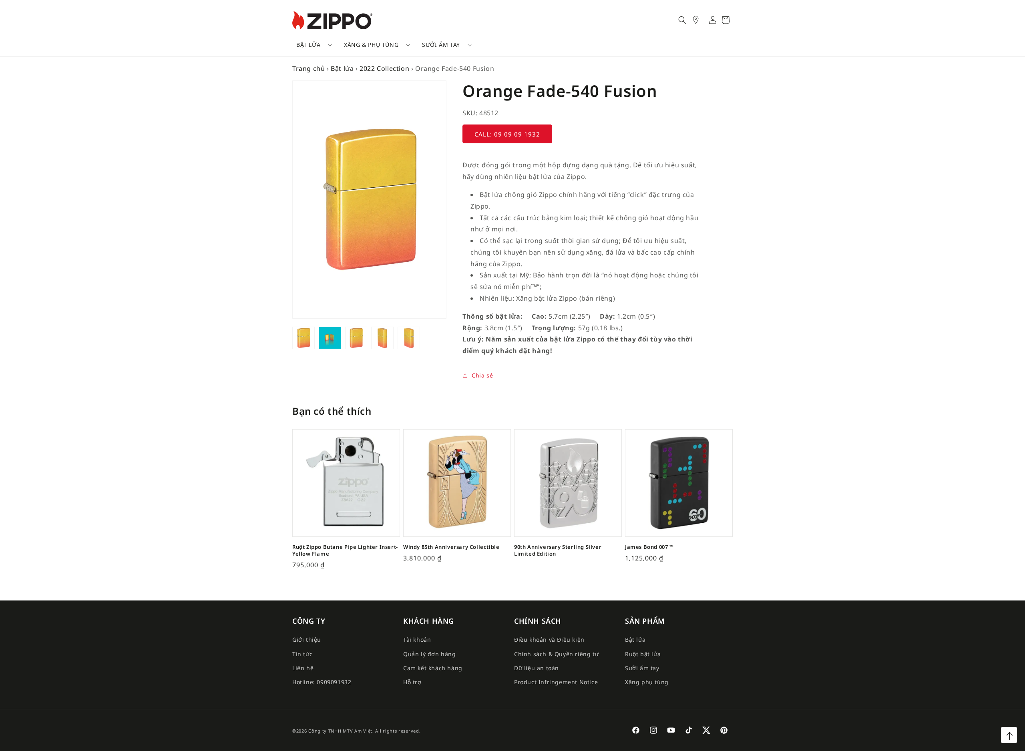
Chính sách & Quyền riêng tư (556, 654)
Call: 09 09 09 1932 (507, 134)
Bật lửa (308, 44)
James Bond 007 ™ (649, 547)
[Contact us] (700, 20)
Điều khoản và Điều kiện (549, 639)
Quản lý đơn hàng (429, 654)
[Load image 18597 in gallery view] (356, 338)
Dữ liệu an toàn (536, 668)
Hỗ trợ (412, 682)
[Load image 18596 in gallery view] (330, 338)
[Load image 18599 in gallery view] (409, 338)
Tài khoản (417, 639)
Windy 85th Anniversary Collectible (451, 547)
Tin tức (302, 654)
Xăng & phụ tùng (371, 44)
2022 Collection (384, 68)
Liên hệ (303, 668)
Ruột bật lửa (643, 654)
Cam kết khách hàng (432, 668)
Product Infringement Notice (556, 682)
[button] (311, 44)
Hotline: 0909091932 (321, 682)
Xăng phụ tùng (647, 682)
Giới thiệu (306, 639)
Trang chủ (308, 68)
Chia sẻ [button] (482, 375)
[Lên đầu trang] (1009, 735)
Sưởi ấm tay (441, 44)
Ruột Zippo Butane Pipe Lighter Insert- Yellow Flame (345, 550)
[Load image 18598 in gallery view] (382, 338)
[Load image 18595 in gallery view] (303, 338)
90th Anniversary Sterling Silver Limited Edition (557, 550)
